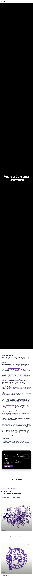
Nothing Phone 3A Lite (12, 387)
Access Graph (7, 466)
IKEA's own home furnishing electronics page (17, 370)
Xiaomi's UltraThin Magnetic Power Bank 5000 (13, 414)
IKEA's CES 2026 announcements (14, 368)
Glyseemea (19, 407)
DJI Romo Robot (27, 427)
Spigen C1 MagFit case (12, 393)
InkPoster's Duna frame (22, 375)
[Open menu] (31, 1)
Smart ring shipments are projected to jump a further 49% (15, 404)
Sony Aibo (9, 427)
